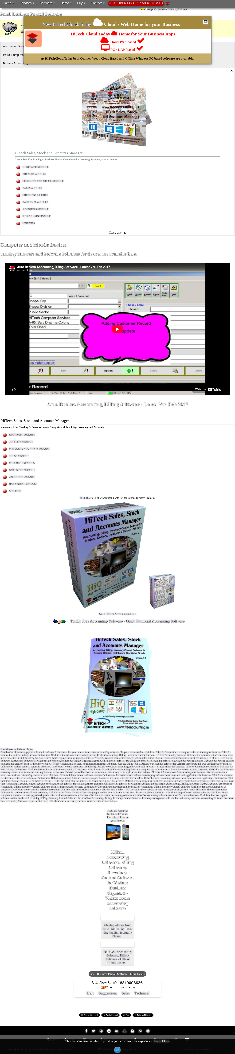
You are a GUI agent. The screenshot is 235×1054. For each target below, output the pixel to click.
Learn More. (162, 1041)
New (47, 24)
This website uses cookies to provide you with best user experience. (117, 1045)
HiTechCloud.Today (72, 24)
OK (117, 1050)
